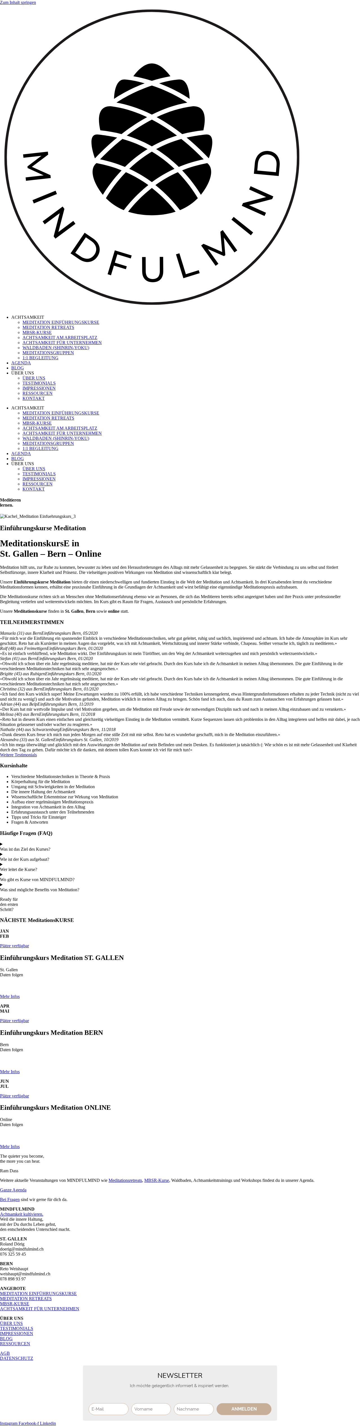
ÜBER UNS (33, 378)
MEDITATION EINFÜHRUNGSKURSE (60, 322)
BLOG (17, 368)
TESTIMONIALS (39, 383)
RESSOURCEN (37, 393)
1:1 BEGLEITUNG (40, 357)
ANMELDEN (244, 1409)
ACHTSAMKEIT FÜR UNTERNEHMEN (62, 342)
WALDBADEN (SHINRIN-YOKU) (55, 347)
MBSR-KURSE (37, 332)
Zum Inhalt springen (18, 2)
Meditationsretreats (125, 1180)
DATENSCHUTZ (16, 1358)
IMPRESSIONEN (39, 388)
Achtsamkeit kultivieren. (21, 1214)
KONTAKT (33, 398)
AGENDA (21, 362)
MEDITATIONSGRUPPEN (48, 352)
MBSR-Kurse (156, 1180)
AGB (5, 1353)
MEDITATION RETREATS (48, 327)
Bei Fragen (10, 1199)
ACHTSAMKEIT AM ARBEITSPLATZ (59, 337)
